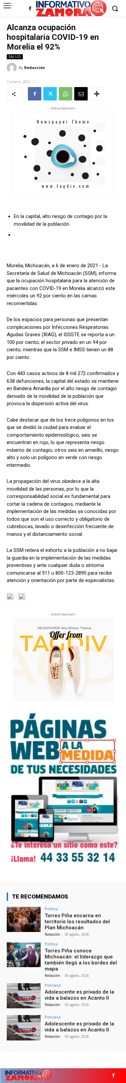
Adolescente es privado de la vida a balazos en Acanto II (79, 995)
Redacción (34, 67)
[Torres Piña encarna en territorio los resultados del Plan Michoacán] (24, 919)
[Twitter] (50, 93)
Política (51, 909)
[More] (97, 93)
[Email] (81, 93)
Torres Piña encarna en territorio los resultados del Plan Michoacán (77, 922)
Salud (14, 56)
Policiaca (52, 985)
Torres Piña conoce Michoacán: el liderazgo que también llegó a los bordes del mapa (81, 960)
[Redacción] (13, 68)
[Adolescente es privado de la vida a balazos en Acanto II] (24, 995)
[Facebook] (30, 9)
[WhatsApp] (65, 93)
